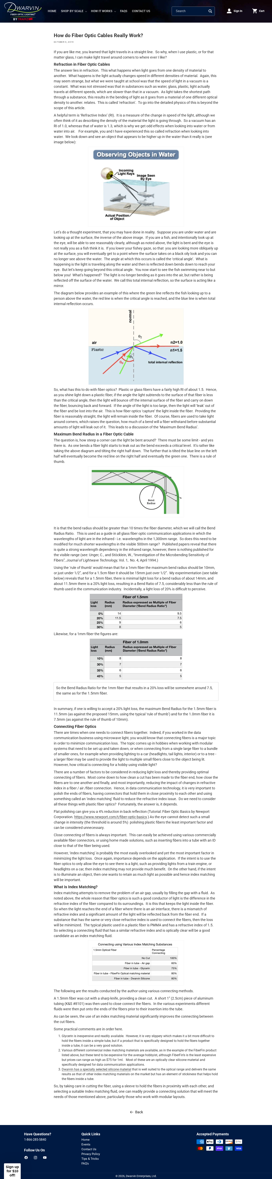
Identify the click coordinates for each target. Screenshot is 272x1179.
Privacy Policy (90, 1154)
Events (85, 1144)
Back (139, 1112)
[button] (74, 11)
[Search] (210, 11)
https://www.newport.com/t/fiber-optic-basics (110, 817)
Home (85, 1139)
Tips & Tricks (90, 1159)
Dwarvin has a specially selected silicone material (96, 1069)
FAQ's (85, 1163)
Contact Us (88, 1149)
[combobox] (193, 11)
